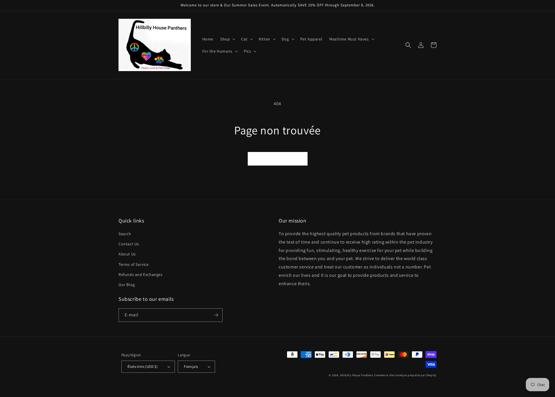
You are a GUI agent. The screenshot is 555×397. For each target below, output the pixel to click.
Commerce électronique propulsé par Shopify (405, 375)
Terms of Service (134, 264)
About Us (127, 254)
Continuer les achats (277, 158)
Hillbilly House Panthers (356, 375)
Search (125, 233)
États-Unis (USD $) (142, 366)
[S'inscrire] (216, 315)
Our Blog (127, 284)
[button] (227, 39)
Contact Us (129, 243)
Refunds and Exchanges (141, 274)
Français (191, 366)
